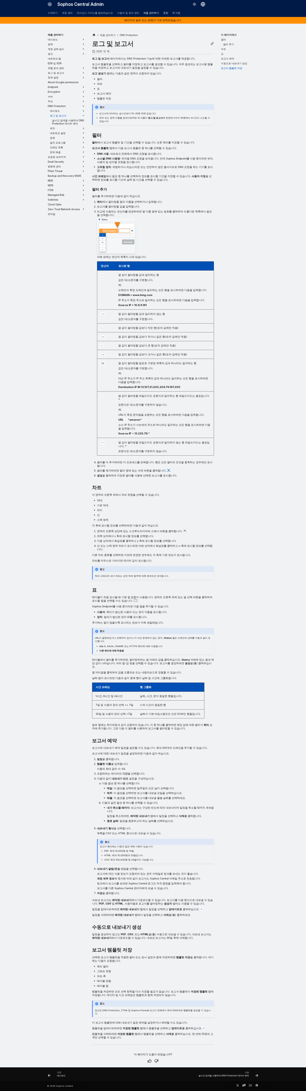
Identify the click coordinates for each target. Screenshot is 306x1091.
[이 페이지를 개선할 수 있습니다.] (156, 1061)
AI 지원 (176, 12)
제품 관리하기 (151, 12)
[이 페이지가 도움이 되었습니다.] (150, 1061)
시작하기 (53, 12)
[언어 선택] (202, 4)
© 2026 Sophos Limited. (60, 1086)
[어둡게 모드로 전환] (194, 4)
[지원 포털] (244, 1086)
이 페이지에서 (229, 34)
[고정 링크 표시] (212, 44)
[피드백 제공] (257, 1086)
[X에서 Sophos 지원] (237, 1086)
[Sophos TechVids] (250, 1086)
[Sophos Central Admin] (49, 4)
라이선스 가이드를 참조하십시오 (95, 12)
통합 (165, 12)
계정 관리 (67, 12)
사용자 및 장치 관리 (128, 12)
